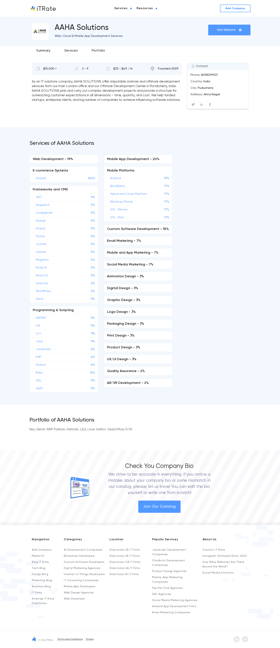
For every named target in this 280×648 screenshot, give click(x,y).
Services (71, 50)
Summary (43, 50)
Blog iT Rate (40, 562)
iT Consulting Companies (81, 580)
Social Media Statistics (218, 572)
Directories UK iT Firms (125, 556)
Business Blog (41, 586)
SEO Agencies (161, 594)
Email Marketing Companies (171, 612)
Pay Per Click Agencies (167, 588)
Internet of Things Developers (84, 574)
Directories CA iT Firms (125, 562)
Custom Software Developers (84, 562)
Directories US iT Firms (125, 549)
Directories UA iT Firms (125, 568)
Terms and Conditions (70, 639)
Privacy (90, 639)
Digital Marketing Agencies (82, 568)
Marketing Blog (42, 580)
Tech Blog (39, 568)
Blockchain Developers (79, 556)
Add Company (41, 549)
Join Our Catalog (159, 507)
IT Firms (37, 592)
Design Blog (40, 574)
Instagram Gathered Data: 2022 (224, 556)
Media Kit (38, 556)
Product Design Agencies (169, 571)
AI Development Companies (83, 549)
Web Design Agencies (79, 592)
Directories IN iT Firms (124, 574)
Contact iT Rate (213, 549)
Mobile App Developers (80, 586)
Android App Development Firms (174, 606)
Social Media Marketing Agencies (174, 600)
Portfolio (98, 50)
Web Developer (74, 598)
